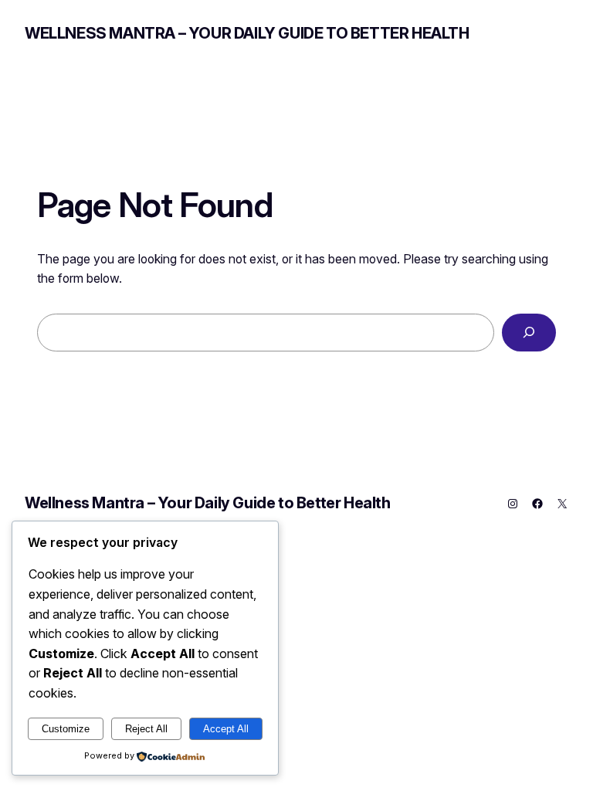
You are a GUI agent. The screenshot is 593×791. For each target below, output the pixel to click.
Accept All (226, 729)
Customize (66, 729)
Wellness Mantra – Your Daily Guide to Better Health (247, 33)
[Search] (529, 332)
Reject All (146, 729)
